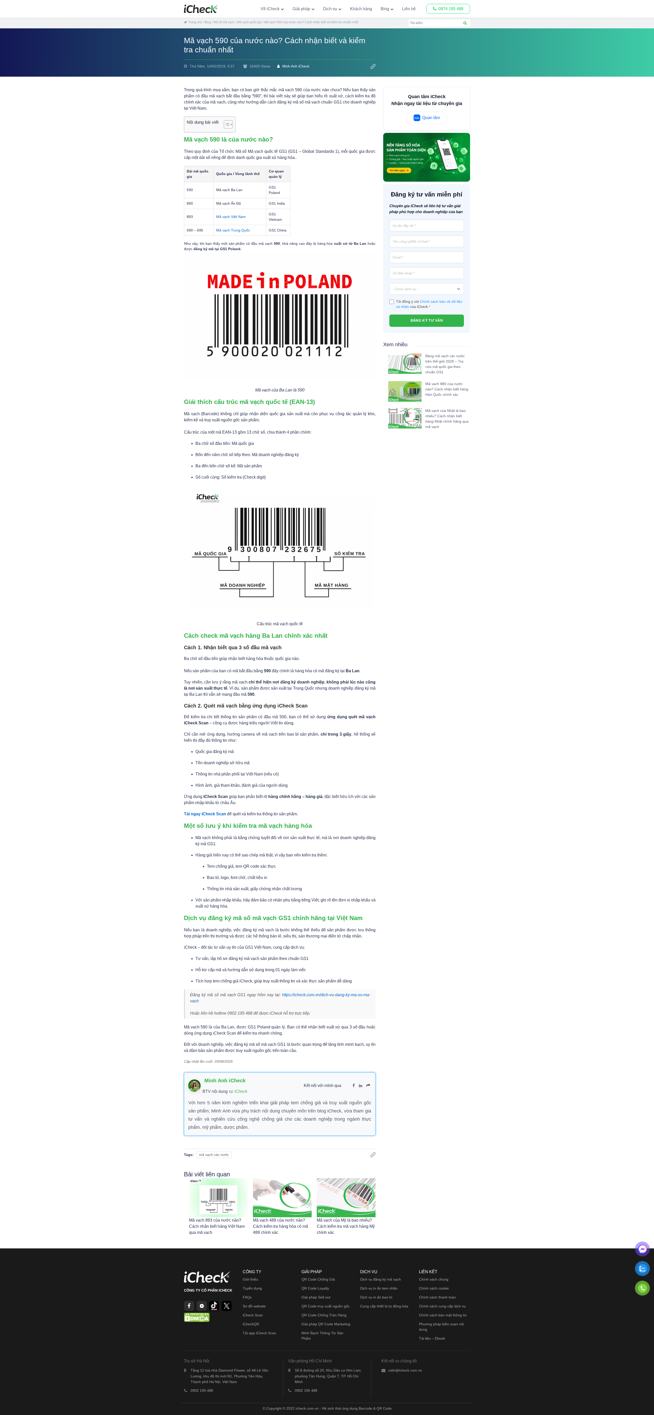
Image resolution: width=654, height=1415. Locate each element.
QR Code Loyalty (315, 1288)
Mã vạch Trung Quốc (233, 230)
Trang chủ (195, 22)
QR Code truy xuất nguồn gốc (325, 1306)
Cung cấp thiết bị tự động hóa (384, 1306)
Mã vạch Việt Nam (231, 217)
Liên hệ (409, 9)
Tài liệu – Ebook (432, 1338)
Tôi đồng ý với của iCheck (429, 304)
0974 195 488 (450, 9)
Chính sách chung (433, 1279)
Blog (385, 9)
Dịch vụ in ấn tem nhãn (379, 1288)
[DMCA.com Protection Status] (196, 1317)
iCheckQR (251, 1324)
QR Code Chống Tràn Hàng (323, 1315)
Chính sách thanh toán (437, 1297)
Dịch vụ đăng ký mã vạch (380, 1279)
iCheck (241, 1091)
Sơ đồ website (254, 1306)
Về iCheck (270, 9)
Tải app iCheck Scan (259, 1333)
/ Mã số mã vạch (223, 22)
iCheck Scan (253, 1315)
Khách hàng (361, 9)
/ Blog (207, 22)
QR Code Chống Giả (318, 1279)
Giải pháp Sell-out (315, 1297)
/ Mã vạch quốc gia (249, 22)
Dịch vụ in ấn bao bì (376, 1297)
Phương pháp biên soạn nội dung (441, 1326)
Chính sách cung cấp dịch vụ (442, 1306)
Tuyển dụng (252, 1288)
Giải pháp (301, 9)
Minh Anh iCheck (295, 66)
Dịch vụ (330, 9)
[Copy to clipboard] (373, 66)
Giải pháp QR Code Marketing (325, 1324)
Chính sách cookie (434, 1288)
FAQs (247, 1297)
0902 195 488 (202, 1390)
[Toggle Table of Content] (225, 124)
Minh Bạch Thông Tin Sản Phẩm (322, 1335)
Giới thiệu (250, 1279)
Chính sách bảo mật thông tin (443, 1315)
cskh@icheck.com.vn (405, 1370)
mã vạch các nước (214, 1155)
